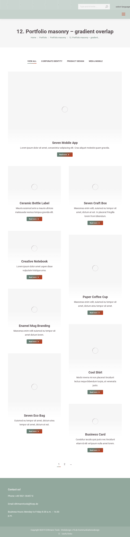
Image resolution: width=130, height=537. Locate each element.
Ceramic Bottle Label (34, 203)
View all (31, 61)
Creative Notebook (34, 261)
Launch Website (86, 183)
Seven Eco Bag (34, 415)
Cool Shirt (95, 372)
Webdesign (66, 530)
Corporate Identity (51, 61)
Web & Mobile (96, 61)
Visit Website (25, 183)
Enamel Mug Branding (34, 326)
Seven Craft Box (95, 203)
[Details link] (73, 105)
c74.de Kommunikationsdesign (85, 530)
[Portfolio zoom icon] (64, 105)
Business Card (95, 434)
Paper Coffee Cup (95, 297)
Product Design (75, 61)
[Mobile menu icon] (123, 14)
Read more (63, 154)
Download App (56, 105)
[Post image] (65, 109)
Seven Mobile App (65, 143)
